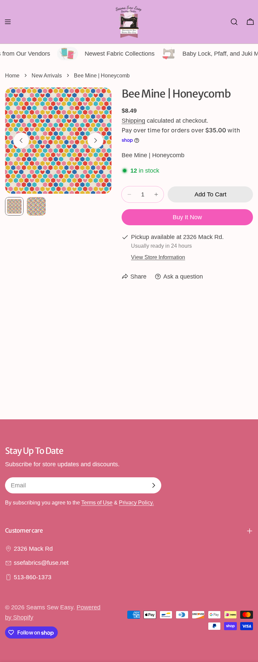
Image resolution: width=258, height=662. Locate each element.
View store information (158, 257)
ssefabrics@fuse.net (41, 562)
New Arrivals (47, 75)
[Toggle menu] (7, 21)
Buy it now (187, 217)
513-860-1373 (32, 577)
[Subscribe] (153, 485)
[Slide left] (21, 140)
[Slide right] (95, 140)
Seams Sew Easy (49, 607)
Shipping (133, 120)
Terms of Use (97, 502)
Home (12, 75)
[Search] (234, 21)
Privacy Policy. (136, 502)
